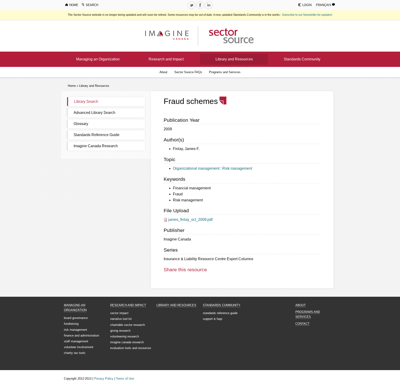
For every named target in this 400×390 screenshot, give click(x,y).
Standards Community (302, 59)
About (163, 72)
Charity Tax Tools (74, 353)
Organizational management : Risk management (212, 168)
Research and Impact (166, 59)
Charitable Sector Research (127, 325)
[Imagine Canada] (227, 35)
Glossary (81, 124)
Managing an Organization (98, 59)
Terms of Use (125, 378)
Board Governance (76, 318)
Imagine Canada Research (96, 146)
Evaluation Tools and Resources (130, 348)
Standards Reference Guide (96, 135)
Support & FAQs (212, 319)
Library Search (86, 101)
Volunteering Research (124, 336)
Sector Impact (119, 313)
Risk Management (75, 329)
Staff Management (76, 341)
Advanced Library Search (94, 113)
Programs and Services (225, 72)
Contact (302, 323)
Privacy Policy (103, 378)
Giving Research (120, 330)
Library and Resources (234, 59)
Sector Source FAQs (188, 72)
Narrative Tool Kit (121, 319)
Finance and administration (81, 335)
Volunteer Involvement (78, 347)
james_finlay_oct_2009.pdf (190, 220)
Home (72, 85)
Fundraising (71, 323)
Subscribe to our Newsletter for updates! (307, 14)
